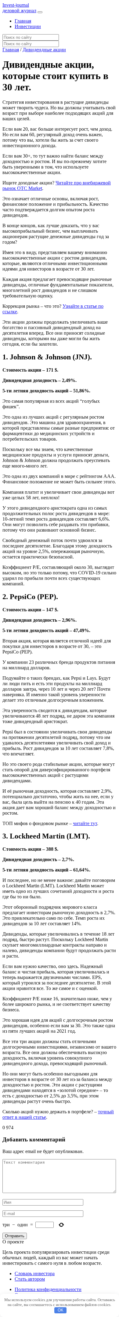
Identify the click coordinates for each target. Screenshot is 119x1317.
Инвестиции (28, 26)
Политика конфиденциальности (48, 1289)
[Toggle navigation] (40, 12)
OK (60, 1310)
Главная (23, 21)
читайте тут (85, 823)
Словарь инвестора (35, 1273)
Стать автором (30, 1279)
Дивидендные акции (44, 49)
